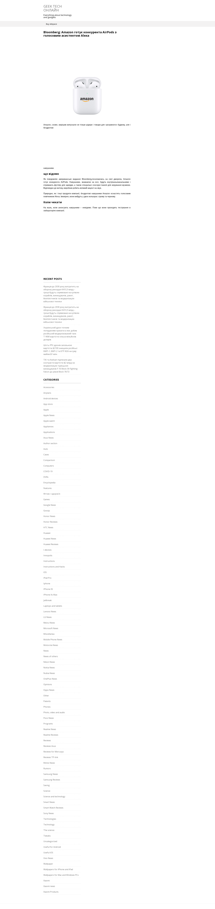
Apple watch (49, 421)
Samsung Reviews (51, 779)
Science (46, 791)
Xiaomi (46, 880)
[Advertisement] (64, 55)
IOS (45, 572)
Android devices (50, 398)
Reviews (47, 740)
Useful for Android (52, 847)
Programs (48, 723)
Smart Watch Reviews (53, 807)
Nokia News (49, 667)
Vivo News (48, 858)
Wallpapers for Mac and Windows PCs (61, 875)
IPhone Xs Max (50, 594)
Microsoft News (50, 628)
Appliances (48, 426)
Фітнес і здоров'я (51, 493)
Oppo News (48, 690)
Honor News (49, 516)
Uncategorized (50, 841)
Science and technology (54, 796)
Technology (48, 824)
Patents (47, 701)
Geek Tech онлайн (52, 8)
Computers (48, 465)
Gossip (46, 510)
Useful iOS (48, 852)
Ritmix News (49, 763)
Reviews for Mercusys (53, 751)
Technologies (49, 819)
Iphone (46, 583)
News (46, 650)
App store (48, 404)
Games (46, 499)
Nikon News (49, 662)
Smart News (49, 802)
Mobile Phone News (52, 639)
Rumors (47, 768)
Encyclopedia (49, 482)
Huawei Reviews (50, 544)
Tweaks (47, 835)
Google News (49, 505)
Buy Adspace (51, 24)
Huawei (46, 533)
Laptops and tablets (52, 606)
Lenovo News (49, 611)
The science (48, 830)
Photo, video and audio (54, 712)
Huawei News (49, 538)
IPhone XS (48, 589)
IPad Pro (47, 578)
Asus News (48, 437)
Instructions (49, 561)
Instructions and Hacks (54, 566)
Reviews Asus (49, 746)
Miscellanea (48, 634)
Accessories (48, 387)
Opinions (47, 684)
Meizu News (49, 622)
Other (46, 695)
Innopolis (47, 555)
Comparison (49, 460)
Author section (50, 443)
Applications (49, 432)
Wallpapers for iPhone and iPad (58, 869)
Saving (46, 785)
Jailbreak (47, 600)
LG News (47, 617)
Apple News (48, 415)
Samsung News (50, 774)
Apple (46, 409)
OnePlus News (50, 678)
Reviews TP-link (50, 757)
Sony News (48, 813)
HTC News (48, 527)
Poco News (48, 718)
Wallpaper (48, 863)
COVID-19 (48, 471)
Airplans (47, 393)
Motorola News (50, 645)
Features (47, 488)
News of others (50, 656)
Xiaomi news (49, 886)
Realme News (49, 729)
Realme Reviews (50, 734)
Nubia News (49, 673)
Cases (46, 454)
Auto (45, 449)
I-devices (47, 549)
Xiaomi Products (50, 891)
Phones (47, 706)
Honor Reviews (50, 521)
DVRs (45, 477)
